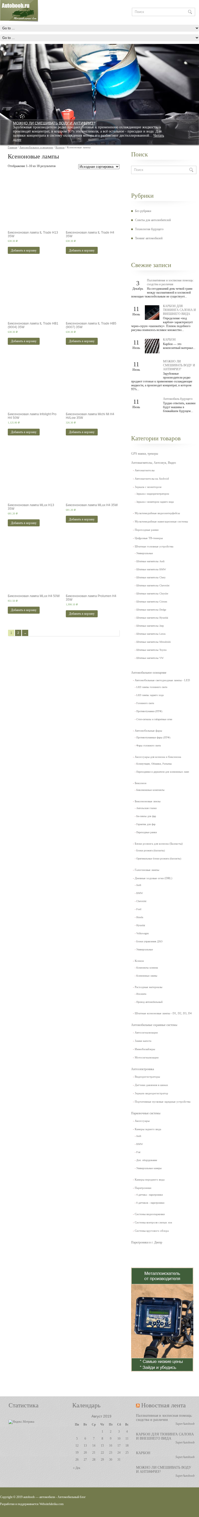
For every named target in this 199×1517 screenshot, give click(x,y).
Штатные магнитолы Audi (150, 561)
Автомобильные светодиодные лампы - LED (162, 680)
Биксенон (140, 783)
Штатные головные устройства (154, 546)
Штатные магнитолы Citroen (151, 601)
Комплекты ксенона (147, 967)
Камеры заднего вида (148, 1129)
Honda (139, 917)
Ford (138, 909)
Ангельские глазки (146, 808)
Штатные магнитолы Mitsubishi (153, 641)
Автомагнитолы (144, 470)
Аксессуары (142, 1120)
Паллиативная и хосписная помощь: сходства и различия (170, 282)
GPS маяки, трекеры (144, 453)
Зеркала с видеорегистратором (152, 493)
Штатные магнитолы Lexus (151, 633)
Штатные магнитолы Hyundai (152, 617)
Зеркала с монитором (148, 486)
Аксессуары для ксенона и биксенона (158, 756)
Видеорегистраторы (147, 1076)
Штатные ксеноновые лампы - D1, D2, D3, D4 (163, 1013)
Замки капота (143, 1040)
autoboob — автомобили (39, 1497)
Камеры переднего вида (150, 1179)
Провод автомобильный (149, 1002)
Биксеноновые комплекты (150, 790)
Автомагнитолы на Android (152, 478)
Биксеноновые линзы (147, 801)
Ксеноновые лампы (146, 975)
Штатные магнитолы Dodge (151, 609)
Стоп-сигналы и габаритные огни (154, 719)
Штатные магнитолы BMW (151, 569)
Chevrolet (141, 901)
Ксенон (139, 960)
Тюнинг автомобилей (148, 238)
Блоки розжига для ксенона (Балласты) (159, 843)
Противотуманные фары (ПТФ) (153, 737)
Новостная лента (163, 1405)
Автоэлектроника (142, 1069)
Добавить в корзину (24, 250)
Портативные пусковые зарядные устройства (162, 1101)
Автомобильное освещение (148, 672)
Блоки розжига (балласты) (150, 850)
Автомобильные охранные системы (154, 1025)
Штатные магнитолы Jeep (150, 625)
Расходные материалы (148, 987)
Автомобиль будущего (178, 399)
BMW (139, 893)
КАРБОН (169, 339)
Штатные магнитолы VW (150, 658)
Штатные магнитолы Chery (151, 577)
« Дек (76, 1468)
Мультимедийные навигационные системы (161, 521)
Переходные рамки (147, 529)
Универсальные (144, 553)
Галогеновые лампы (147, 869)
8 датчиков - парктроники (150, 1202)
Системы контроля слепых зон (153, 1222)
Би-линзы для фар (146, 816)
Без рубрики (143, 211)
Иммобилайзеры (145, 1049)
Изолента (141, 993)
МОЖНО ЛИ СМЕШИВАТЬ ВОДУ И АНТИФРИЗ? (54, 123)
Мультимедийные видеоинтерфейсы (157, 513)
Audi (138, 885)
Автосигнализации (146, 1032)
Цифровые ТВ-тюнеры (149, 538)
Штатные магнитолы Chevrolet (152, 585)
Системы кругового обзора (152, 1230)
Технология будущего (149, 229)
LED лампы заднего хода (150, 695)
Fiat (138, 1152)
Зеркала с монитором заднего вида (155, 501)
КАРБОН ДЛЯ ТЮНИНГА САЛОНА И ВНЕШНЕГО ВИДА (179, 310)
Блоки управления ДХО (149, 941)
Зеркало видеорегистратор (151, 1093)
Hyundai (140, 925)
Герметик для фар (145, 824)
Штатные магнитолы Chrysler (152, 593)
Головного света (145, 703)
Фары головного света (148, 745)
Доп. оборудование (146, 1160)
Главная (12, 147)
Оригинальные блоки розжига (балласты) (158, 858)
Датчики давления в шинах (151, 1085)
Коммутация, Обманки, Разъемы (154, 763)
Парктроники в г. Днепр (146, 1242)
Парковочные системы (145, 1113)
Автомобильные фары (148, 730)
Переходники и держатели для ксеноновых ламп (162, 771)
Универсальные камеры (149, 1168)
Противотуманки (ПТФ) (149, 711)
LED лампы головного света (151, 687)
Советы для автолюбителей (153, 220)
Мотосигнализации (147, 1057)
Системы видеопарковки (150, 1214)
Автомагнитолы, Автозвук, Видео (153, 463)
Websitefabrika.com (51, 1504)
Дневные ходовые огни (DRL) (153, 878)
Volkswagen (142, 933)
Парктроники (143, 1187)
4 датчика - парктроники (149, 1194)
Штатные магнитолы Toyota (151, 649)
